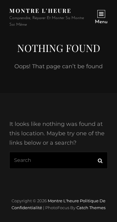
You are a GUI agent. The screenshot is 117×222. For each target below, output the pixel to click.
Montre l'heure (40, 10)
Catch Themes (90, 207)
